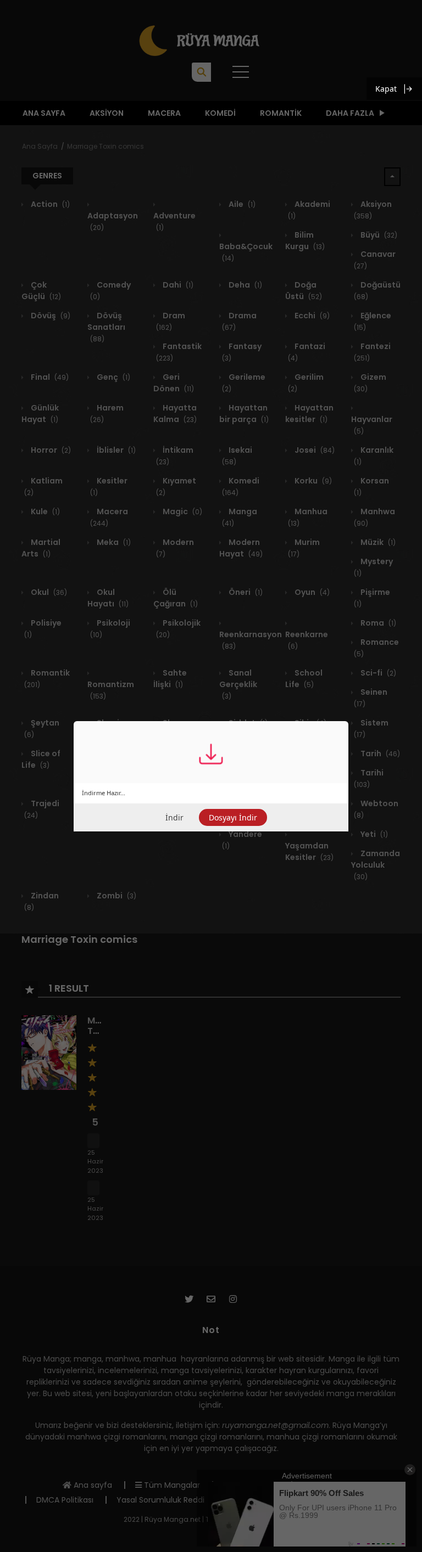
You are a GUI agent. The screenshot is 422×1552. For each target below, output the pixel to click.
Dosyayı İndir (233, 817)
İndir (174, 817)
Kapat (386, 88)
